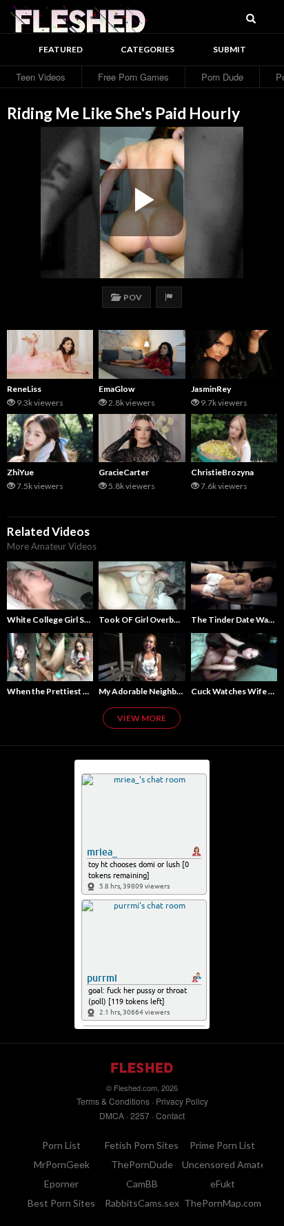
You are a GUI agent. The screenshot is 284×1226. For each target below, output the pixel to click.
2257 (140, 1115)
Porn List (61, 1145)
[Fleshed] (79, 17)
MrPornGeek (62, 1164)
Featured (61, 49)
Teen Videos (40, 76)
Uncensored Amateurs (231, 1164)
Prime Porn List (222, 1145)
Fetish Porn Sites (142, 1145)
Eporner (61, 1183)
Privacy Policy (182, 1101)
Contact (170, 1115)
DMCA (111, 1115)
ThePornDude (142, 1164)
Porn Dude (222, 76)
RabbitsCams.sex (142, 1203)
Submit (229, 49)
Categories (147, 49)
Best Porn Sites (61, 1203)
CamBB (142, 1183)
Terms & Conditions (113, 1101)
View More (141, 718)
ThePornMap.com (222, 1203)
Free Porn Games (133, 76)
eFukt (222, 1183)
